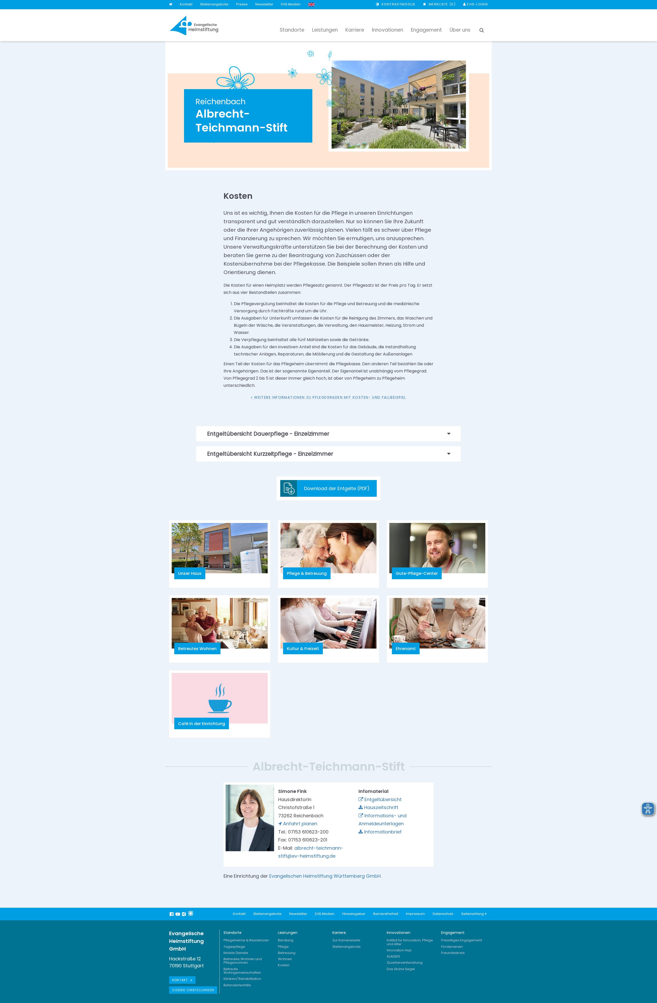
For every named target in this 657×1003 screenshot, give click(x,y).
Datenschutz (443, 913)
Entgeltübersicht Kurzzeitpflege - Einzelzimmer (270, 453)
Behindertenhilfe (237, 985)
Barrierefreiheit (385, 913)
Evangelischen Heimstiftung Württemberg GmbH (325, 876)
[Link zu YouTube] (178, 914)
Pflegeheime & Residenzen (246, 940)
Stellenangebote (214, 4)
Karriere (339, 932)
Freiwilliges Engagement (461, 940)
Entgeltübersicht (383, 799)
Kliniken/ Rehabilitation (242, 978)
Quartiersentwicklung (404, 962)
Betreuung (286, 952)
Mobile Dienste (236, 952)
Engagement (453, 932)
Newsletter (264, 4)
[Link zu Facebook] (172, 914)
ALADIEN (393, 956)
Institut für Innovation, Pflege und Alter (410, 942)
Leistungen (287, 932)
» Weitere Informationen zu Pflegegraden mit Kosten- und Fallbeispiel (328, 397)
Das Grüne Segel (401, 969)
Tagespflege (234, 946)
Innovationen (398, 932)
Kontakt (186, 4)
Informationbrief (383, 832)
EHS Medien (291, 4)
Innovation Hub (399, 950)
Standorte (232, 932)
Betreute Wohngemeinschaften (242, 971)
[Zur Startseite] (194, 25)
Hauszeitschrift (381, 807)
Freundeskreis (453, 952)
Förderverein (452, 946)
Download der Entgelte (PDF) (337, 488)
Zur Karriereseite (346, 940)
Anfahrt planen (300, 823)
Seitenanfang (473, 913)
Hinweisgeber (353, 913)
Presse (242, 4)
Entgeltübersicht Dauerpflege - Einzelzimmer (268, 433)
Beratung (285, 940)
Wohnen (285, 959)
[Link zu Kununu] (191, 913)
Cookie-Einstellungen (193, 990)
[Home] (170, 4)
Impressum (415, 913)
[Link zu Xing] (184, 914)
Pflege (283, 946)
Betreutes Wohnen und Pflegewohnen (243, 961)
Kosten (283, 965)
